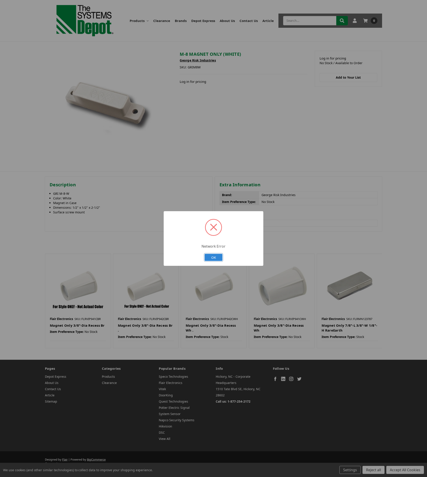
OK (213, 257)
